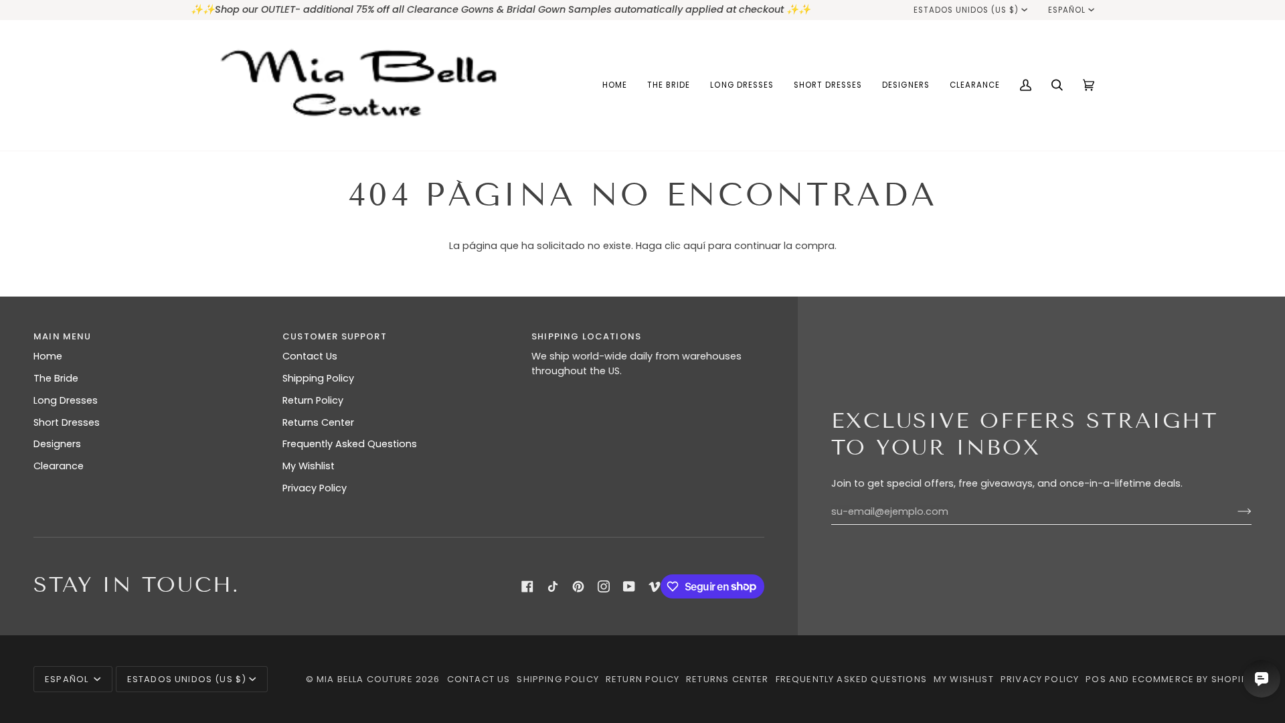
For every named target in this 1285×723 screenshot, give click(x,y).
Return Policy (312, 400)
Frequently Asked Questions (349, 444)
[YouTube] (629, 586)
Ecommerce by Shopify (1192, 679)
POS (1096, 679)
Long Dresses (65, 400)
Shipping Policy (318, 378)
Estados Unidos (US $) (966, 10)
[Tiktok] (553, 586)
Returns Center (318, 422)
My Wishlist (308, 466)
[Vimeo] (655, 586)
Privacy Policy (314, 488)
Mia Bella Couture (365, 679)
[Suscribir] (1234, 511)
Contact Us (309, 356)
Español (1067, 10)
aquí (694, 245)
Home (47, 356)
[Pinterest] (578, 586)
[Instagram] (604, 586)
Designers (57, 444)
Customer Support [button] (334, 336)
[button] (668, 85)
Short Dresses (66, 422)
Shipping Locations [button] (586, 336)
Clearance (58, 466)
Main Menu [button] (62, 336)
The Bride (55, 378)
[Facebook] (527, 586)
